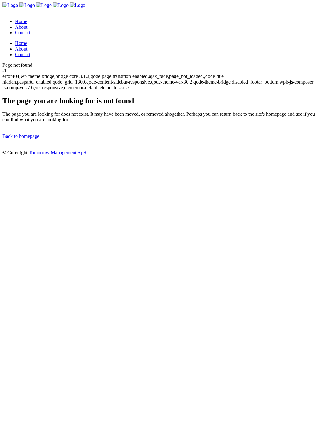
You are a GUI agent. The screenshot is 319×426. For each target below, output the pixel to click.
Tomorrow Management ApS (57, 152)
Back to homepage (20, 136)
